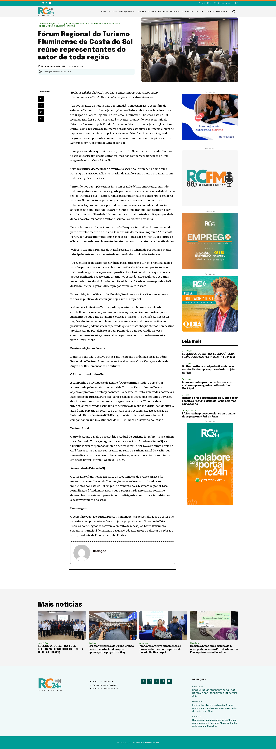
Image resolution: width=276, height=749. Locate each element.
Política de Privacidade (103, 681)
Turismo (71, 26)
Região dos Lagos (58, 24)
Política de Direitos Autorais (105, 688)
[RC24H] (46, 11)
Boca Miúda (187, 351)
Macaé (110, 24)
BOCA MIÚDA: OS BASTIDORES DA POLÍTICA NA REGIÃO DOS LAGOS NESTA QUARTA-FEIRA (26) (60, 649)
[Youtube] (50, 3)
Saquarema (59, 26)
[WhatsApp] (41, 119)
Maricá (118, 24)
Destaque (43, 24)
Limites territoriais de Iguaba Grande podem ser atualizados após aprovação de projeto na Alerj (209, 369)
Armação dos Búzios (79, 24)
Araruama (186, 379)
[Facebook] (39, 3)
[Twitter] (46, 3)
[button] (234, 11)
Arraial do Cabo (98, 24)
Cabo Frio (186, 395)
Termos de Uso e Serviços (104, 685)
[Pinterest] (41, 112)
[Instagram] (43, 3)
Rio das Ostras (45, 26)
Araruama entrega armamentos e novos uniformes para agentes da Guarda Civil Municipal (206, 385)
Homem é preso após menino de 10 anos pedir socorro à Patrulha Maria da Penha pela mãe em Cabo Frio (210, 401)
